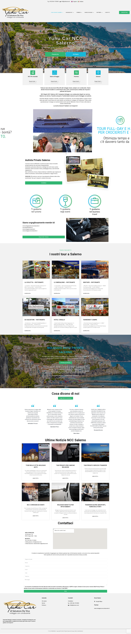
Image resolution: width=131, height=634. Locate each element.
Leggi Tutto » (36, 478)
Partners (99, 12)
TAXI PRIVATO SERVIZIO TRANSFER (95, 465)
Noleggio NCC (69, 12)
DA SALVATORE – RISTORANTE (35, 320)
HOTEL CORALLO (59, 320)
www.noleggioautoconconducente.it (31, 226)
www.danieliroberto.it (28, 227)
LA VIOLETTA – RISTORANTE (34, 282)
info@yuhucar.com (37, 542)
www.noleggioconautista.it (29, 229)
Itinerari (78, 12)
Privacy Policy (99, 586)
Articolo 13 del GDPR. (62, 588)
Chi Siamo (76, 54)
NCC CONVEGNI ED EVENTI (35, 505)
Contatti (107, 12)
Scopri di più (32, 81)
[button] (2, 131)
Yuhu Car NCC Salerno (56, 12)
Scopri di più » (28, 293)
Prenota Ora (55, 54)
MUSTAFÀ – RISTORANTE (91, 282)
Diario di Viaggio (88, 12)
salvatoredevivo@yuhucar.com (40, 543)
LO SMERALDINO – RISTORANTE (64, 282)
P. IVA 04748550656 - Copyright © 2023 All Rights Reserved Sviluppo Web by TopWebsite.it (65, 631)
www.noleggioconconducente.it (30, 230)
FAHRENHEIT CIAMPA (90, 320)
